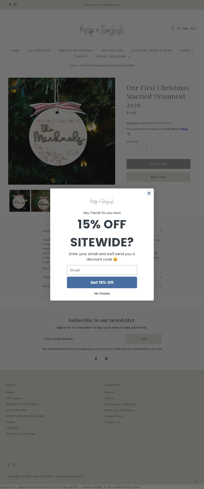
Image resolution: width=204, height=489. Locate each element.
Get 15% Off (102, 282)
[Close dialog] (149, 193)
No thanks (102, 293)
